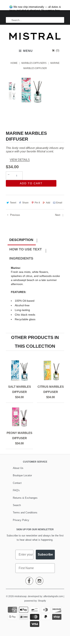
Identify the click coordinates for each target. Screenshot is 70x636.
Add (48, 202)
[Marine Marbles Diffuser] (32, 90)
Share (25, 202)
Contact (17, 482)
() (57, 50)
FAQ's (16, 490)
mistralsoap (20, 596)
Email (59, 202)
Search (17, 505)
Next (58, 214)
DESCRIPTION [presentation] (21, 240)
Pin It (37, 202)
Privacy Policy (21, 520)
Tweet (13, 202)
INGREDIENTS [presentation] (21, 258)
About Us (18, 468)
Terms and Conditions (25, 512)
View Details (20, 159)
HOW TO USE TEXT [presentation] (25, 249)
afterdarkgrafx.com (53, 596)
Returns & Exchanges (25, 497)
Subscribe (45, 554)
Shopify (42, 600)
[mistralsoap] (35, 37)
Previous (14, 214)
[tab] (22, 240)
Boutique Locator (22, 475)
